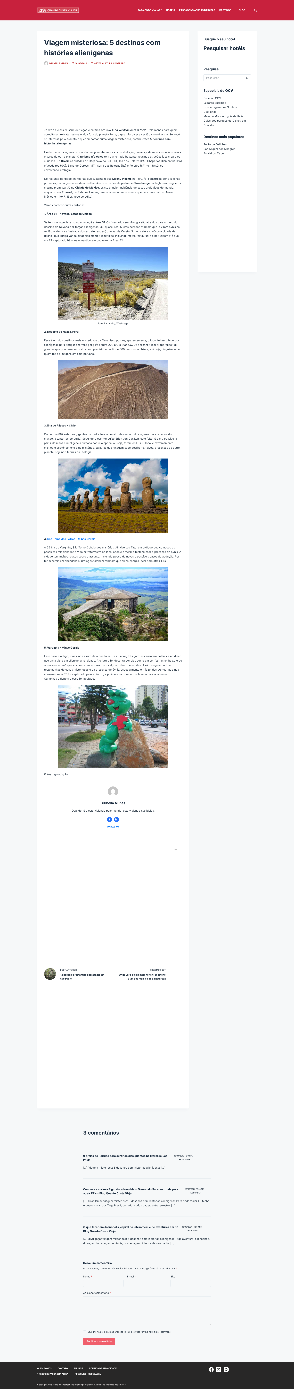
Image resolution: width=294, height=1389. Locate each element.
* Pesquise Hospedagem (88, 1374)
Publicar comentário (99, 1341)
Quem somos (44, 1368)
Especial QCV (212, 98)
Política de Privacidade (103, 1368)
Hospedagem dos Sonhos (220, 107)
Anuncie (78, 1368)
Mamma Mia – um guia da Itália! (223, 116)
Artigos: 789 (113, 827)
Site (172, 1276)
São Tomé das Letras (61, 539)
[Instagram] (226, 1369)
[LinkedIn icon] (116, 819)
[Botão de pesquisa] (247, 77)
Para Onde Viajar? (150, 10)
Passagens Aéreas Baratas (197, 10)
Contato (63, 1368)
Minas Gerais (86, 539)
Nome (87, 1276)
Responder (184, 1159)
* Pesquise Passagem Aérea (52, 1374)
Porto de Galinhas (215, 144)
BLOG (242, 10)
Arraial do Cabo (213, 153)
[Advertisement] (113, 100)
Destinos (225, 10)
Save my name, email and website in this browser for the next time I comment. (129, 1331)
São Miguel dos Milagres (219, 149)
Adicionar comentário (97, 1292)
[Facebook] (211, 1369)
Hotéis (170, 10)
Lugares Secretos (214, 102)
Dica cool (209, 111)
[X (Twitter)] (218, 1369)
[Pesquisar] (255, 10)
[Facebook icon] (109, 819)
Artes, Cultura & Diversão (109, 63)
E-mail (131, 1276)
